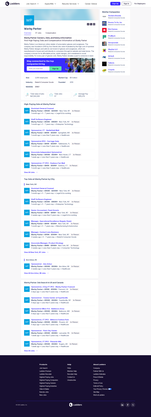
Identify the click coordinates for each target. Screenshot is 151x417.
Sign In (126, 4)
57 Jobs (38, 33)
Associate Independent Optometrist (46, 152)
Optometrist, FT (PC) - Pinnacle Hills (46, 341)
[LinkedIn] (122, 405)
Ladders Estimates (99, 374)
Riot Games (113, 29)
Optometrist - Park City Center (44, 331)
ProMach (111, 36)
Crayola (111, 70)
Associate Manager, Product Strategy (47, 243)
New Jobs (42, 395)
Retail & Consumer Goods (44, 82)
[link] (32, 3)
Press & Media (98, 377)
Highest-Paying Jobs (46, 377)
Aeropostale (113, 43)
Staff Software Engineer (41, 119)
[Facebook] (127, 405)
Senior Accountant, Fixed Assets (45, 210)
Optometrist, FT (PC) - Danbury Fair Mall (48, 163)
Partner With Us (98, 371)
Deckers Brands (114, 16)
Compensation (51, 33)
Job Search (43, 368)
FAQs (69, 368)
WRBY (37, 87)
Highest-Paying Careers (47, 383)
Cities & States (44, 389)
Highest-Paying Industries (48, 386)
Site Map (96, 392)
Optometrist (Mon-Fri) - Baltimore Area (47, 309)
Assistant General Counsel (42, 108)
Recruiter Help (72, 374)
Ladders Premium (45, 371)
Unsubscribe (71, 380)
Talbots (111, 63)
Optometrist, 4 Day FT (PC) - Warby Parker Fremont (53, 287)
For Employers (139, 4)
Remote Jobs (44, 392)
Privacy (95, 380)
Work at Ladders (99, 395)
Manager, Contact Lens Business (45, 232)
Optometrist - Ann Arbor (41, 264)
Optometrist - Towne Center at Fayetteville (49, 298)
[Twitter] (133, 405)
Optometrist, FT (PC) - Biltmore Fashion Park (50, 320)
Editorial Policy (98, 386)
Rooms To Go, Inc (115, 22)
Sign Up (115, 4)
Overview (27, 33)
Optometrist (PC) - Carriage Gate (45, 141)
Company (96, 368)
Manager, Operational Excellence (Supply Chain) (51, 221)
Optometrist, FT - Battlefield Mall (45, 130)
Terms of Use (97, 383)
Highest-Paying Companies (48, 380)
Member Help (72, 371)
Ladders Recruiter (45, 374)
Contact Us (71, 377)
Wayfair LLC (113, 49)
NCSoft (111, 56)
